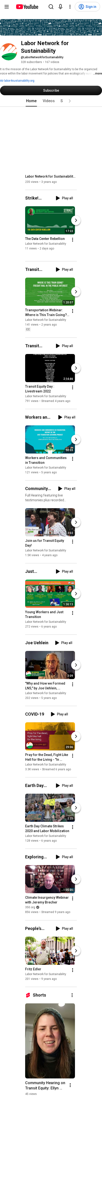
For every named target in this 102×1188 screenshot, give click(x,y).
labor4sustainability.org (18, 80)
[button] (69, 101)
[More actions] (72, 239)
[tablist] (51, 101)
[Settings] (70, 7)
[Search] (51, 7)
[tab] (31, 101)
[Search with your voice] (60, 6)
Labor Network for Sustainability (45, 243)
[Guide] (6, 7)
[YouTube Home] (27, 6)
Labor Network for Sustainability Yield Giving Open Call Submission (51, 176)
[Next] (76, 220)
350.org (30, 907)
